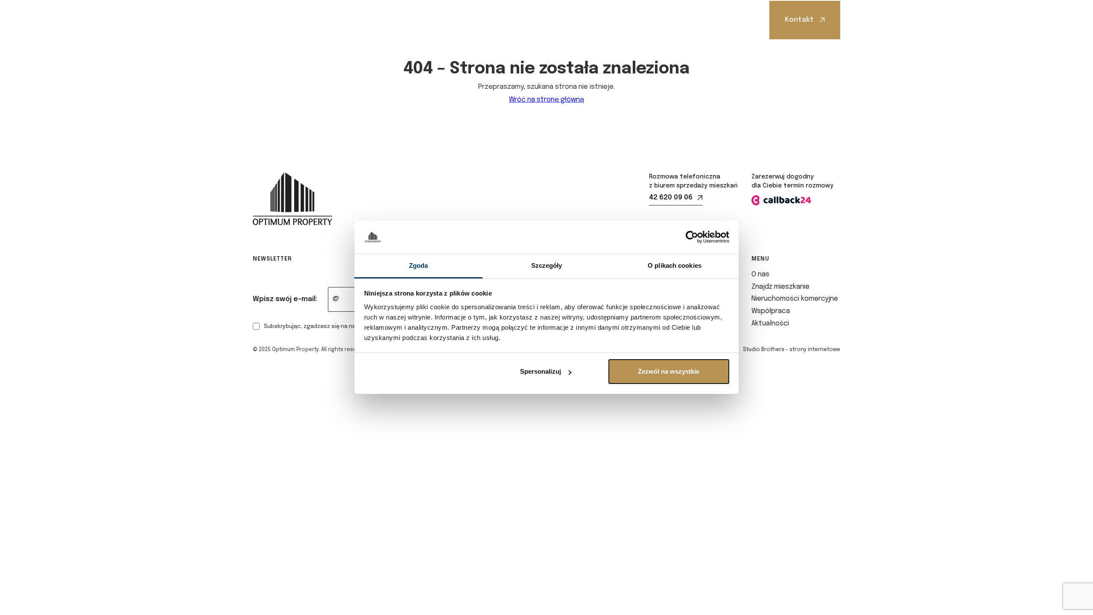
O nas (360, 20)
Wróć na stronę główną (546, 99)
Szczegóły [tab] (546, 265)
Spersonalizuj (540, 371)
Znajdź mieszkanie (419, 20)
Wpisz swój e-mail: (285, 299)
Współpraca (597, 20)
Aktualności (658, 20)
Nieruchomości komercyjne (516, 20)
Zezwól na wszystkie (668, 371)
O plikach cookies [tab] (674, 265)
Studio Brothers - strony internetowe (791, 349)
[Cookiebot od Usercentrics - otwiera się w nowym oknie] (692, 237)
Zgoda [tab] (418, 265)
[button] (362, 20)
